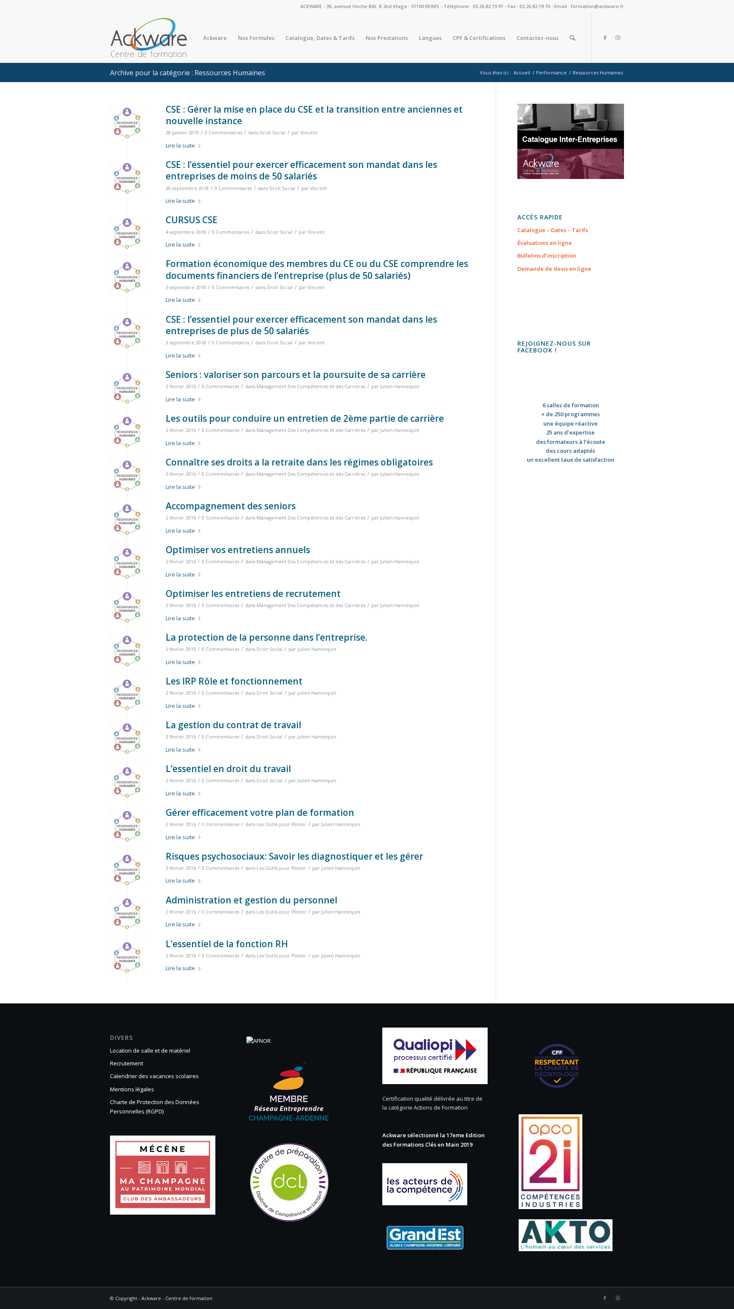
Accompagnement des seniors (231, 506)
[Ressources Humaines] (127, 123)
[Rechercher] (572, 38)
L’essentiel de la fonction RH (227, 944)
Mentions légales (132, 1089)
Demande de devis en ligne (554, 269)
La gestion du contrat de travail (233, 725)
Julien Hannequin (399, 386)
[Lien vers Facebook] (604, 37)
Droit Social (272, 133)
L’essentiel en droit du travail (228, 769)
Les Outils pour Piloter (281, 824)
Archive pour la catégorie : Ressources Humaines (187, 72)
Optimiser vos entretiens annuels (238, 550)
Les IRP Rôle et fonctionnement (234, 681)
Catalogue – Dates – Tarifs (552, 230)
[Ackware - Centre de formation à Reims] (164, 38)
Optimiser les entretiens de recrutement (253, 593)
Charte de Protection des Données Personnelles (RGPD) (154, 1106)
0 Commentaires (223, 133)
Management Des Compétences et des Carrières (311, 386)
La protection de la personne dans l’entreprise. (266, 637)
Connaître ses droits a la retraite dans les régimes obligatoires (299, 462)
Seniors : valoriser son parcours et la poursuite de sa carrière (296, 374)
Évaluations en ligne (544, 243)
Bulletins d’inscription (546, 255)
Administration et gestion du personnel (251, 900)
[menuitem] (215, 38)
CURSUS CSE (191, 220)
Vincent (308, 133)
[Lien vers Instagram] (617, 37)
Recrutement (126, 1063)
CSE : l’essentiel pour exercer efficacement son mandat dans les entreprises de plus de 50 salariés (301, 325)
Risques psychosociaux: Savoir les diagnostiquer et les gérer (294, 856)
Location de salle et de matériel (150, 1050)
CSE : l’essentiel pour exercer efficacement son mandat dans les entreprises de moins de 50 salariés (301, 170)
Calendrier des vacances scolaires (154, 1076)
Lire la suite (180, 145)
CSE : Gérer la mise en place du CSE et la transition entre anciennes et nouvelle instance (314, 115)
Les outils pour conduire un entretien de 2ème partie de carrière (305, 418)
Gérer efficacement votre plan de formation (260, 812)
